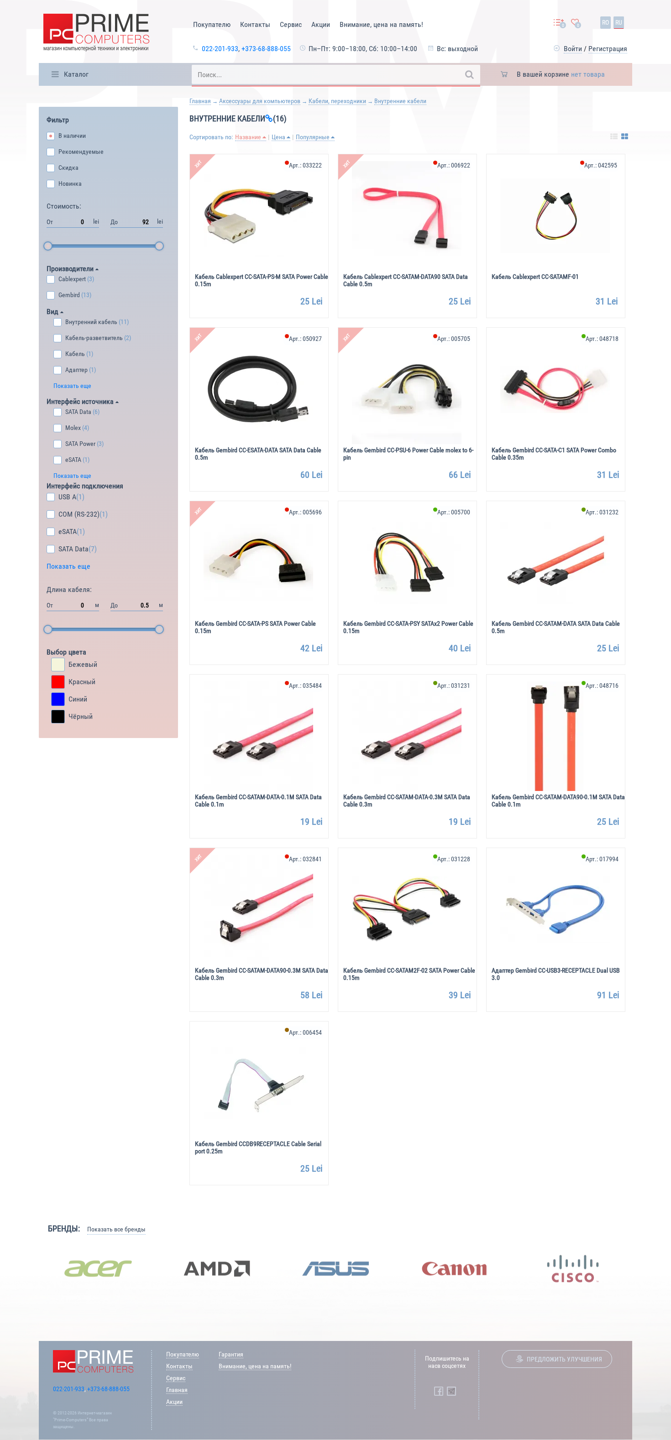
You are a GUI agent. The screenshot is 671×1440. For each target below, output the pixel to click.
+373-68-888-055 (266, 48)
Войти (573, 48)
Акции (320, 24)
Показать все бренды (116, 1229)
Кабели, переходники (337, 101)
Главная (200, 101)
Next (639, 1268)
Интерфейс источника (81, 401)
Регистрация (607, 48)
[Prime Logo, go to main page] (96, 34)
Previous (32, 1268)
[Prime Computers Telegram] (451, 1391)
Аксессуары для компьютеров (259, 101)
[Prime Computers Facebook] (438, 1391)
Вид (53, 311)
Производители (71, 268)
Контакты (255, 24)
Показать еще (72, 385)
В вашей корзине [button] (561, 74)
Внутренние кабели (400, 101)
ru (618, 22)
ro (605, 22)
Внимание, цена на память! (381, 24)
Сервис (291, 24)
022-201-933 (220, 48)
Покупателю (212, 24)
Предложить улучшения (564, 1359)
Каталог (76, 74)
